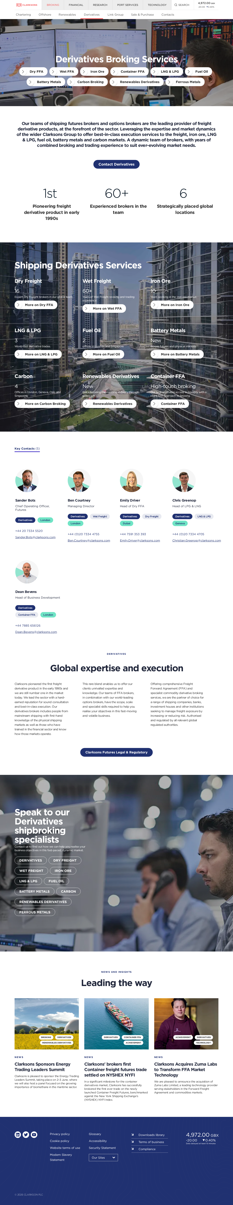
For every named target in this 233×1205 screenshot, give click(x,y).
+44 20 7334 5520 (29, 531)
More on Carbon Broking (45, 404)
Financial (76, 5)
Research (100, 5)
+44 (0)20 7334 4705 (188, 534)
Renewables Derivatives (139, 82)
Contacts (167, 14)
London (45, 520)
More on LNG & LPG (41, 354)
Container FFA (133, 71)
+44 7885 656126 (27, 625)
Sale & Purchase (142, 14)
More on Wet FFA (107, 308)
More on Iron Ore (175, 305)
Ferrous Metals (188, 82)
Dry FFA (36, 71)
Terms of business (151, 1142)
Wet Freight (100, 516)
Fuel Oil (201, 71)
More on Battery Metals (180, 354)
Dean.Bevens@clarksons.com (36, 632)
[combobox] (103, 1157)
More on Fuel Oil (106, 354)
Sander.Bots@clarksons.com (35, 537)
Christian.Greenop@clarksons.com (195, 540)
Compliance (147, 1149)
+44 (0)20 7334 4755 (83, 534)
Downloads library (152, 1135)
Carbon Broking (90, 82)
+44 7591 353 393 (133, 534)
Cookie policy (59, 1141)
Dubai (126, 523)
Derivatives (92, 14)
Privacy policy (60, 1134)
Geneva (180, 523)
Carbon (68, 891)
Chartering (23, 14)
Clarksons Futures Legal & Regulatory (116, 752)
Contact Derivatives (116, 164)
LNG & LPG (170, 71)
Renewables (67, 14)
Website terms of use (65, 1148)
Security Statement (102, 1148)
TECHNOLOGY (157, 5)
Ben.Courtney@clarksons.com (89, 540)
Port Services (127, 5)
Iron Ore (97, 71)
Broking (53, 5)
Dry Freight (152, 516)
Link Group (116, 14)
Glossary (95, 1134)
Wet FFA (67, 71)
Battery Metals (49, 82)
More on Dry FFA (39, 305)
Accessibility (98, 1141)
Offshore (45, 14)
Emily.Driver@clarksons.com (140, 540)
